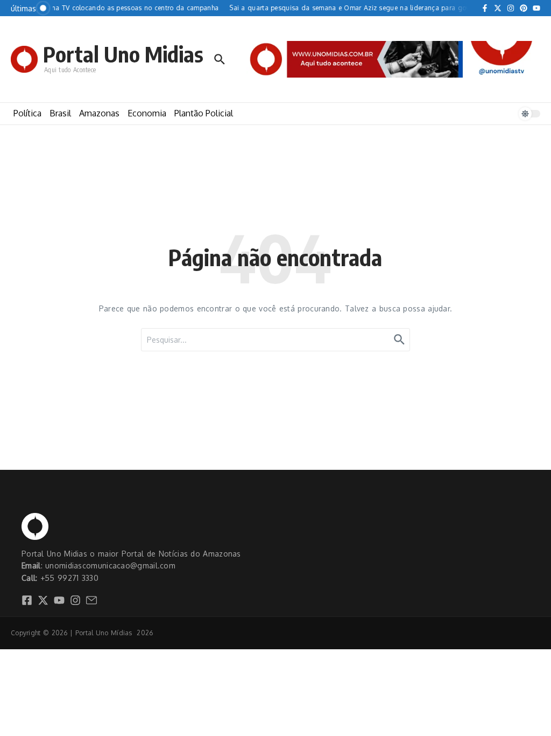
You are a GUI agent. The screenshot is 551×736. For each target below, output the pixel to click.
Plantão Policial (203, 113)
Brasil (60, 113)
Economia (147, 113)
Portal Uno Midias (123, 53)
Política (27, 113)
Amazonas (99, 113)
